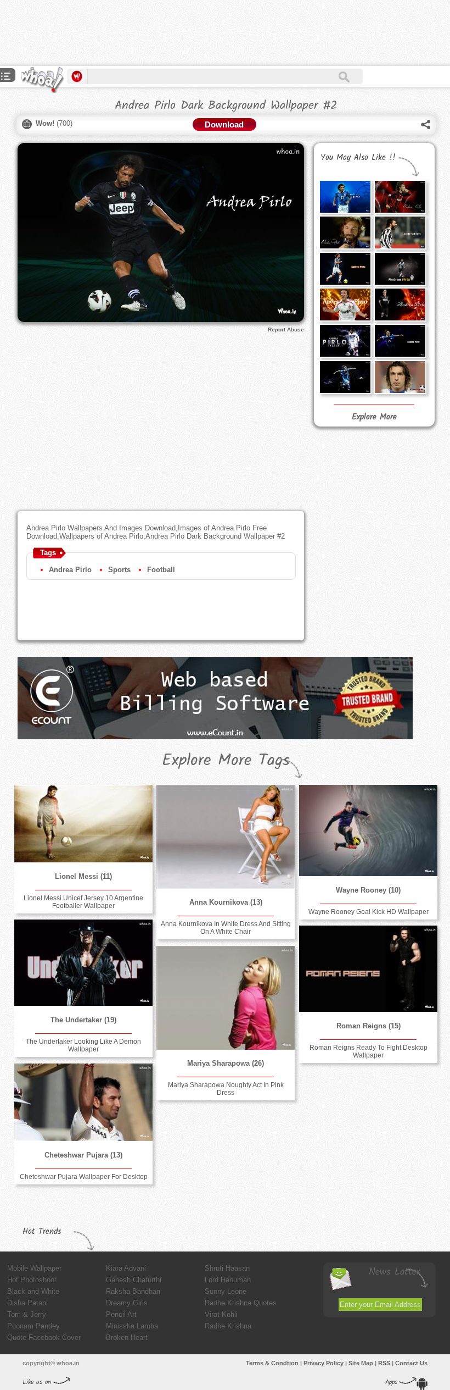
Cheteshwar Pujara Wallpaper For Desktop (84, 1177)
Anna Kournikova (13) (225, 902)
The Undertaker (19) (83, 1020)
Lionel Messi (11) (83, 876)
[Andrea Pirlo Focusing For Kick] (345, 341)
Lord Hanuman (228, 1280)
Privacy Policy (323, 1363)
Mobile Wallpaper (34, 1268)
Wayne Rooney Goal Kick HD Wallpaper (368, 912)
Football (161, 570)
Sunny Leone (225, 1291)
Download (224, 124)
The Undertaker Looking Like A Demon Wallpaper (83, 1045)
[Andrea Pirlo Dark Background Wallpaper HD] (345, 269)
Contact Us (411, 1363)
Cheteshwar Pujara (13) (83, 1155)
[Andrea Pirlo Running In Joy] (400, 341)
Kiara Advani (126, 1268)
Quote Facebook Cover (44, 1337)
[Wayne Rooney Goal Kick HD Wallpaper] (368, 830)
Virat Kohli (221, 1314)
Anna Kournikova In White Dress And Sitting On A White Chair (226, 927)
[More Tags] (6, 77)
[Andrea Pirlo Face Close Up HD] (400, 377)
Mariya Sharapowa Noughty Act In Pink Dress (226, 1089)
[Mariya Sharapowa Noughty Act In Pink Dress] (225, 997)
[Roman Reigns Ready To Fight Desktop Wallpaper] (368, 969)
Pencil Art (121, 1314)
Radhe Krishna (228, 1326)
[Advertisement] (200, 33)
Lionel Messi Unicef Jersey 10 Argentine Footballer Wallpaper (83, 902)
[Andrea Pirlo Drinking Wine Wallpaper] (345, 232)
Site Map (360, 1363)
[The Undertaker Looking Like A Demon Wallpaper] (83, 963)
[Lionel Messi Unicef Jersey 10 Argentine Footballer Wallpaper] (83, 823)
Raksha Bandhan (133, 1291)
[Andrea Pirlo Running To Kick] (400, 269)
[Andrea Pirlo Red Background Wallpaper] (400, 197)
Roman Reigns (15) (368, 1026)
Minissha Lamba (132, 1326)
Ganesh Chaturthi (133, 1280)
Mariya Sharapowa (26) (225, 1063)
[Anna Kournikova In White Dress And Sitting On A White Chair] (225, 836)
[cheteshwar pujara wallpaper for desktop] (83, 1102)
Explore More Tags (226, 760)
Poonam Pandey (33, 1326)
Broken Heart (127, 1337)
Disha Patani (27, 1303)
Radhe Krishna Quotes (241, 1303)
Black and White (33, 1291)
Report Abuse (286, 329)
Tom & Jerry (26, 1314)
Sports (119, 570)
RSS (384, 1363)
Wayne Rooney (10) (368, 890)
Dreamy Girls (127, 1303)
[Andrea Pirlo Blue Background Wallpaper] (345, 197)
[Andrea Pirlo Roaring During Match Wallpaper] (400, 232)
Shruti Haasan (227, 1268)
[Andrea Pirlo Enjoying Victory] (345, 304)
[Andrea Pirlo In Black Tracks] (400, 304)
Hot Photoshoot (32, 1280)
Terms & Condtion (272, 1363)
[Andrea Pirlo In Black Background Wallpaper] (345, 377)
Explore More (374, 417)
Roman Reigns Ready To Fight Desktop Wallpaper (369, 1051)
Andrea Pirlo (70, 570)
